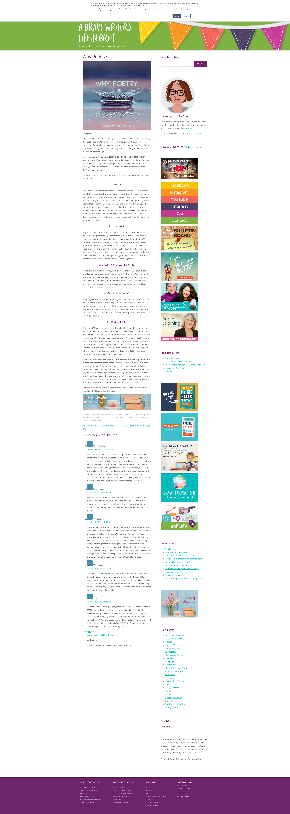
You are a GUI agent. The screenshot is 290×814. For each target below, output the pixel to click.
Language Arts (171, 661)
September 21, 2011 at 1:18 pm (101, 635)
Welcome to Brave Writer (89, 787)
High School (170, 651)
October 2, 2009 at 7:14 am (99, 568)
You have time (171, 549)
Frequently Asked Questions (90, 799)
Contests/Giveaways (174, 645)
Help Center (184, 797)
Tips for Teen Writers (131, 415)
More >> (188, 128)
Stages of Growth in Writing (122, 790)
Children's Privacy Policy (187, 788)
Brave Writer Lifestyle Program (179, 361)
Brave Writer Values (87, 796)
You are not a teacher (174, 575)
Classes (168, 641)
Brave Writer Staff (151, 805)
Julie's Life (169, 658)
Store (147, 793)
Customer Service (151, 802)
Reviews (168, 694)
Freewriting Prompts (174, 368)
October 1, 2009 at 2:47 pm (99, 522)
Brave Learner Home (174, 635)
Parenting (169, 678)
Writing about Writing (175, 704)
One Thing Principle (174, 671)
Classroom (149, 790)
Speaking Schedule (173, 697)
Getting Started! (118, 787)
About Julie (84, 793)
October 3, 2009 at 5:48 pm (99, 601)
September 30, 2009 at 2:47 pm (101, 449)
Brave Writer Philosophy (108, 415)
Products (169, 691)
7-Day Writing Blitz (173, 358)
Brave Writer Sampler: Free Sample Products (185, 364)
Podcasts (169, 371)
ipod (89, 631)
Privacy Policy (195, 133)
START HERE (193, 146)
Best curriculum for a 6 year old (179, 555)
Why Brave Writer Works (89, 790)
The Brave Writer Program (122, 793)
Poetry (120, 415)
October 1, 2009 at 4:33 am (99, 492)
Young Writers (145, 415)
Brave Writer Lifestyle (175, 638)
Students (169, 701)
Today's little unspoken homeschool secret (184, 558)
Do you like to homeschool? (177, 562)
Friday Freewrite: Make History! (136, 425)
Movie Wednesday (173, 664)
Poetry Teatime (172, 687)
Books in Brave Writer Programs (156, 796)
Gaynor (96, 489)
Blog (146, 787)
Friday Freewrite (172, 648)
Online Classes (118, 799)
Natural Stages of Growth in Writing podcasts (185, 578)
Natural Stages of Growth (176, 668)
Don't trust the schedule (176, 565)
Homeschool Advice (174, 655)
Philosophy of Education (176, 681)
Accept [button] (176, 16)
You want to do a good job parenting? (182, 568)
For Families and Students (122, 796)
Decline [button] (186, 16)
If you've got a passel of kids (178, 572)
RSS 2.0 (125, 417)
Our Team (170, 674)
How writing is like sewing (176, 552)
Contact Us (149, 799)
